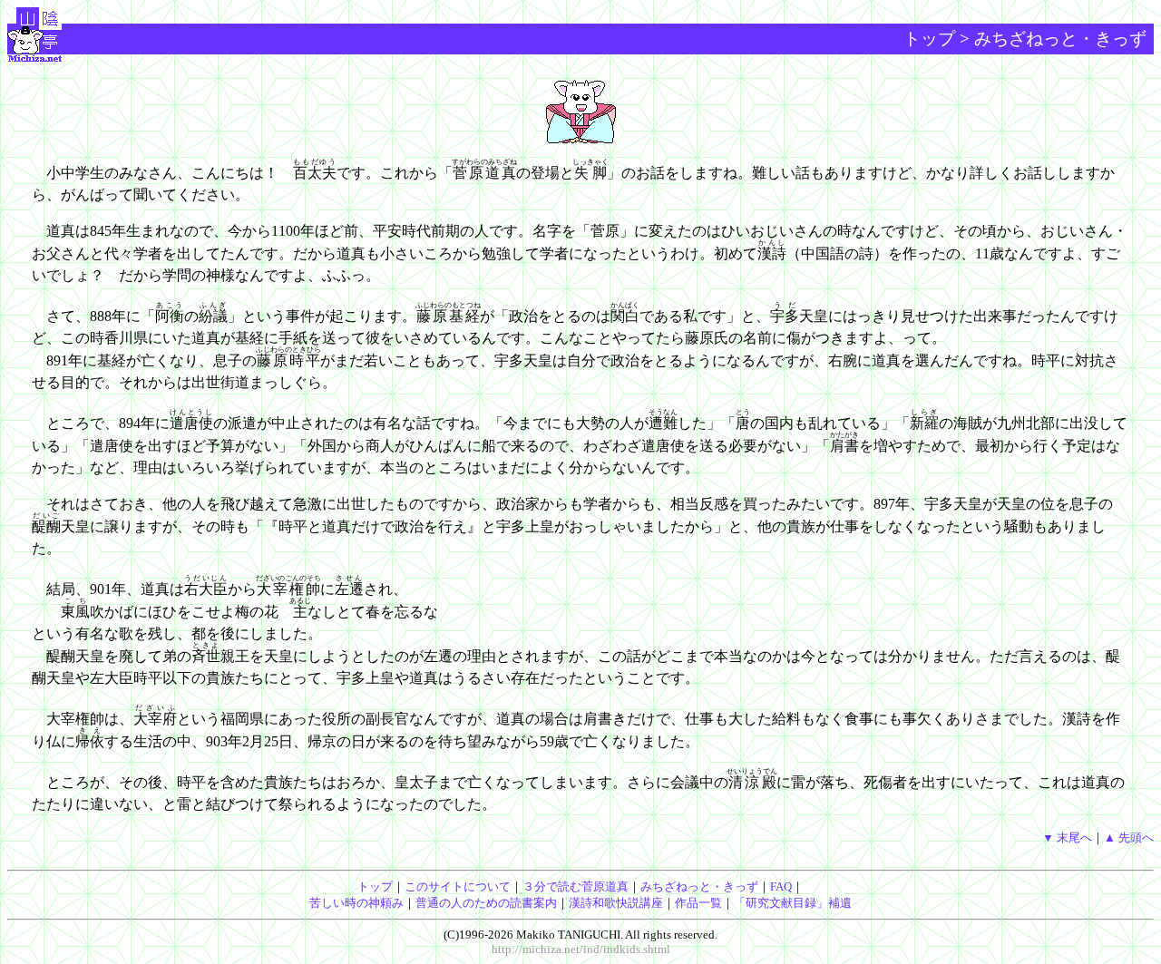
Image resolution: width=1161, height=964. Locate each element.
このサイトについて (458, 886)
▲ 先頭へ (1129, 837)
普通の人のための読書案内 (486, 903)
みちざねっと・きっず (699, 886)
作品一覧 (698, 903)
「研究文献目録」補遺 (793, 903)
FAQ (781, 886)
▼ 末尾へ (1067, 837)
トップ (929, 38)
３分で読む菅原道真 (575, 886)
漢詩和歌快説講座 (616, 903)
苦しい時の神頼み (356, 903)
